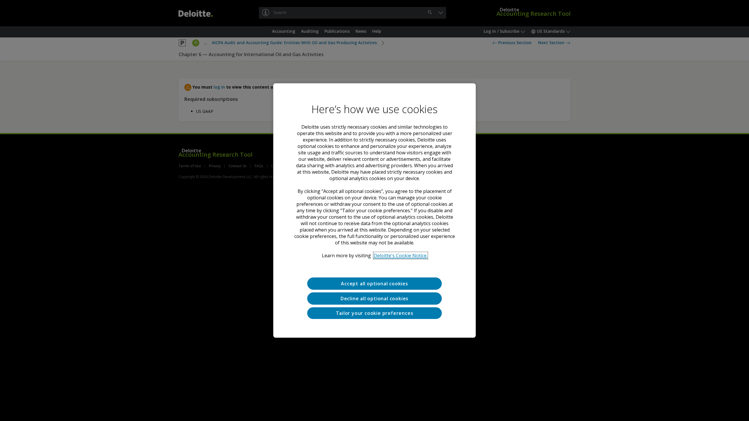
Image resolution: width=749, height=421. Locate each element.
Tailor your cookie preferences (374, 313)
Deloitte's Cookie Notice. (400, 255)
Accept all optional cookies (374, 283)
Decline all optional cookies (374, 298)
